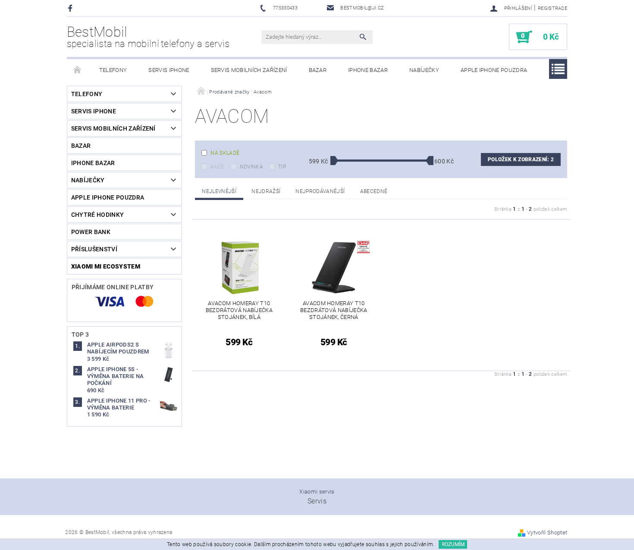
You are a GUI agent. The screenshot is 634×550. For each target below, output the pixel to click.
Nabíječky (424, 70)
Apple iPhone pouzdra (494, 70)
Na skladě (224, 153)
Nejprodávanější (320, 191)
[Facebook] (71, 8)
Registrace (552, 8)
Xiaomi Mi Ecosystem (105, 266)
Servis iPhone (168, 70)
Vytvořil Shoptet (547, 532)
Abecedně (374, 191)
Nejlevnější (219, 191)
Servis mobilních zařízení (249, 70)
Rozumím (453, 544)
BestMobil (148, 36)
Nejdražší (265, 191)
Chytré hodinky (97, 214)
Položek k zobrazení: (521, 159)
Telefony (113, 70)
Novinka (251, 167)
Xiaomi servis (316, 491)
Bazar (318, 70)
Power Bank (90, 231)
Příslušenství (94, 249)
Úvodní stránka (77, 70)
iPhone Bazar (368, 70)
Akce (217, 167)
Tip (282, 167)
